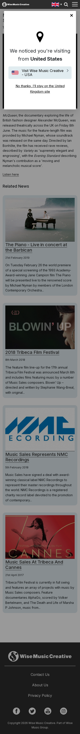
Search (66, 4)
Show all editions (57, 5)
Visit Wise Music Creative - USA (43, 72)
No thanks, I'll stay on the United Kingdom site (71, 15)
